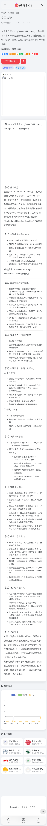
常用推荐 (11, 13)
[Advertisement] (23, 159)
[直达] (21, 742)
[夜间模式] (43, 811)
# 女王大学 (20, 68)
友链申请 (13, 807)
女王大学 (16, 124)
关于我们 (33, 807)
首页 (4, 13)
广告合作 (23, 807)
